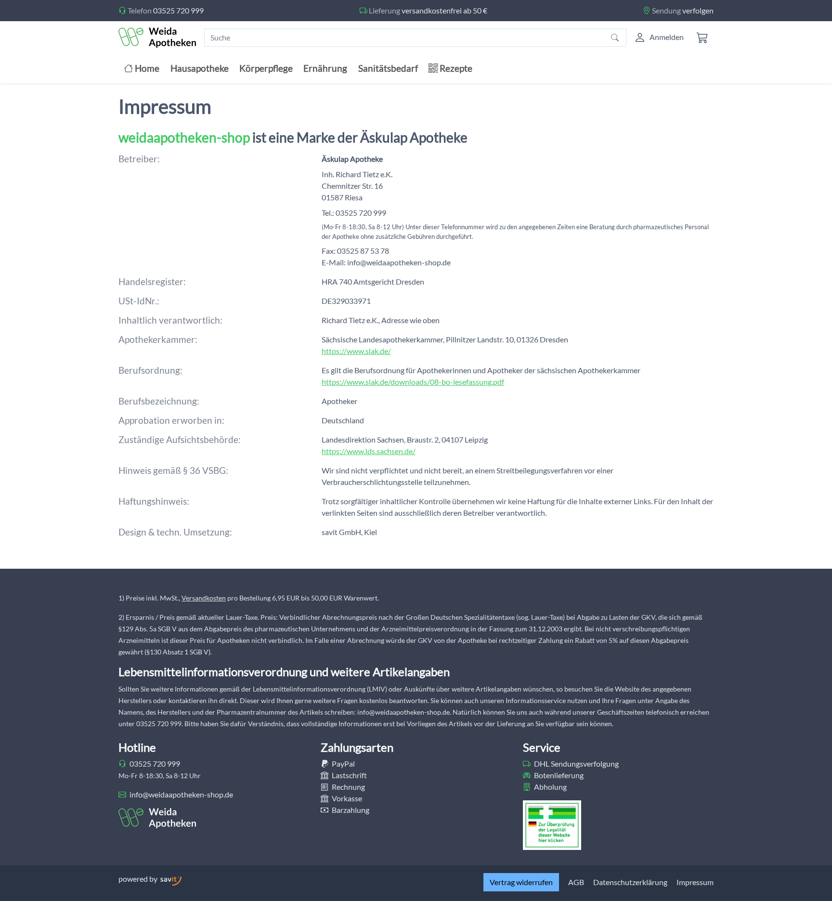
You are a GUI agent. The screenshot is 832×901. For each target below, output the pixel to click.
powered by (138, 878)
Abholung (550, 786)
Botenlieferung (558, 775)
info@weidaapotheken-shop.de (180, 794)
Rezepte (455, 68)
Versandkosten (204, 598)
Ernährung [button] (325, 68)
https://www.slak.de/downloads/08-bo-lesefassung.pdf (413, 381)
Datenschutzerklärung (630, 882)
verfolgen (698, 10)
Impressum (695, 882)
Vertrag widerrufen (521, 882)
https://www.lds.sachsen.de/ (369, 451)
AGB (576, 882)
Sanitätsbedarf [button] (388, 68)
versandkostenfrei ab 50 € (444, 10)
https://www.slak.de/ (356, 350)
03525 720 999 (178, 10)
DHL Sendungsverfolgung (576, 763)
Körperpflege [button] (266, 68)
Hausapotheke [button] (199, 68)
